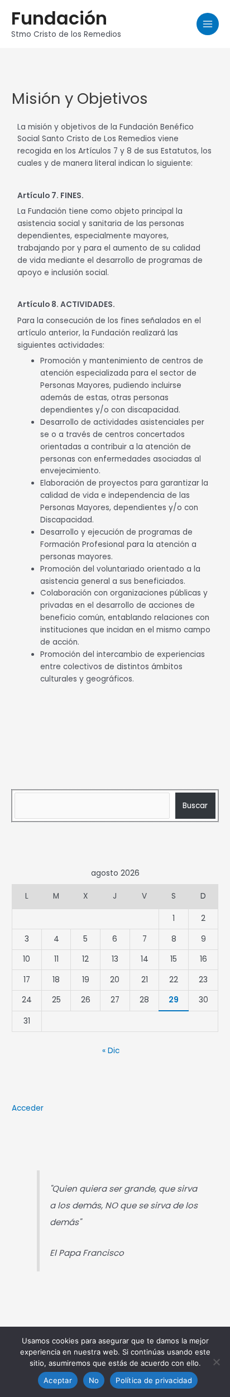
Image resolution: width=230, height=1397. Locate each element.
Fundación (59, 18)
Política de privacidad (154, 1380)
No (94, 1380)
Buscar (195, 805)
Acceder (28, 1108)
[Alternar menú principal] (208, 24)
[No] (216, 1361)
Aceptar (58, 1380)
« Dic (110, 1050)
